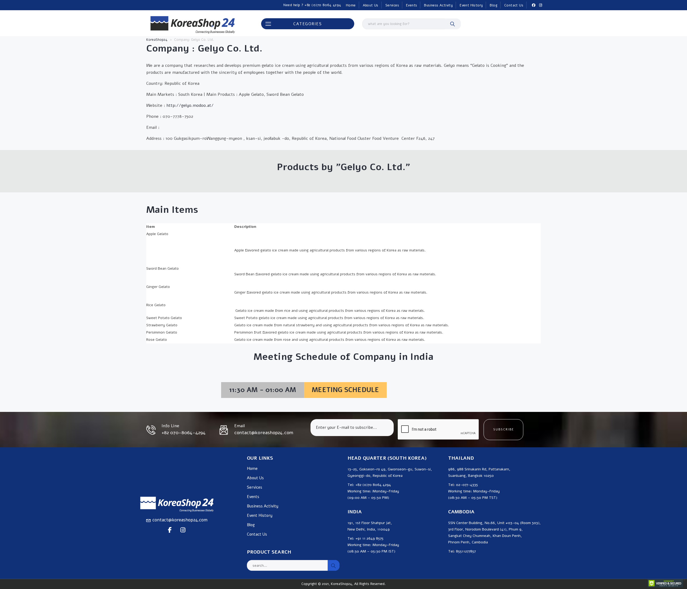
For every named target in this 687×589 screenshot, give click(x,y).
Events (411, 5)
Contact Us (513, 5)
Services (392, 5)
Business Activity (438, 5)
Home (351, 5)
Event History (471, 5)
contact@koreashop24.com (179, 520)
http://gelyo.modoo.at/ (190, 105)
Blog (493, 5)
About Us (370, 5)
